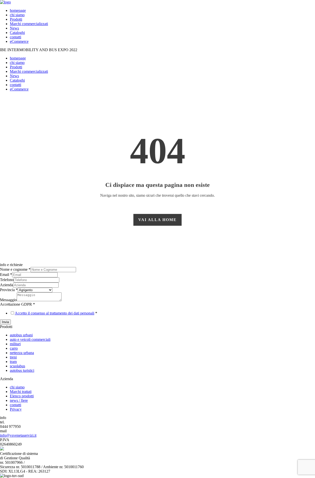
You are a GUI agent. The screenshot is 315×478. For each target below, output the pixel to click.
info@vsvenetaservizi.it (18, 435)
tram (13, 361)
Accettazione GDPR (17, 304)
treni (13, 357)
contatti (15, 37)
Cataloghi (17, 32)
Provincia (9, 290)
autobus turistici (22, 370)
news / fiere (19, 400)
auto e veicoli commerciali (30, 339)
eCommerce (19, 41)
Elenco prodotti (22, 396)
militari (15, 344)
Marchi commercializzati (29, 24)
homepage (18, 10)
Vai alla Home (157, 220)
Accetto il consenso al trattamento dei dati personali (54, 313)
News (14, 28)
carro (14, 348)
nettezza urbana (22, 353)
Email (6, 274)
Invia (5, 322)
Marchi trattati (21, 391)
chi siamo (17, 15)
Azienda (6, 285)
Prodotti (16, 19)
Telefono (7, 280)
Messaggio (8, 300)
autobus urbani (21, 335)
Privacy (16, 409)
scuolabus (17, 366)
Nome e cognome (15, 269)
